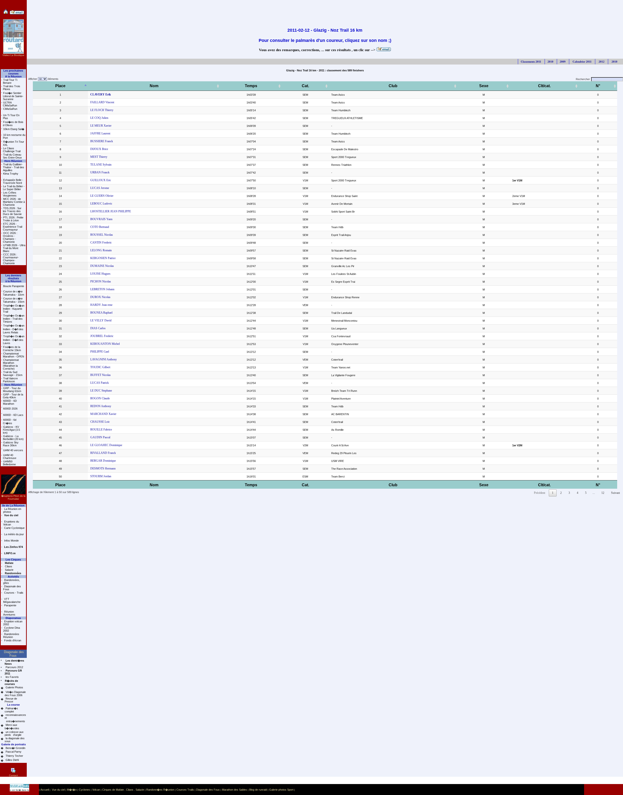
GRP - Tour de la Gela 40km (13, 396)
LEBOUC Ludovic (101, 203)
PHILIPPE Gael (99, 351)
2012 (601, 61)
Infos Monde (11, 540)
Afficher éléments (42, 78)
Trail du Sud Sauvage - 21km (12, 373)
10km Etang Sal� (13, 129)
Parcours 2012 (14, 667)
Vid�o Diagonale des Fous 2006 (15, 694)
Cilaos (8, 566)
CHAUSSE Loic (100, 421)
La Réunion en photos (12, 510)
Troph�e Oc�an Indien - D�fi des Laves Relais (13, 329)
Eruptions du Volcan (11, 523)
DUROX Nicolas (100, 297)
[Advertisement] (324, 11)
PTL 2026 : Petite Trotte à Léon (13, 219)
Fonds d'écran (12, 640)
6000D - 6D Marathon (10, 402)
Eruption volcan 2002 (12, 623)
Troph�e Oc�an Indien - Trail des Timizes (13, 318)
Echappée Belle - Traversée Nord (13, 181)
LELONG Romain (101, 250)
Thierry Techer (14, 755)
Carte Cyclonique (14, 527)
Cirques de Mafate (113, 789)
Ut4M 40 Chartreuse (9, 456)
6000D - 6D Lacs (13, 414)
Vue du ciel (58, 789)
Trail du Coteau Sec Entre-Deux (12, 156)
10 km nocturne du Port (14, 136)
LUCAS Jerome (99, 188)
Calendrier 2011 (582, 61)
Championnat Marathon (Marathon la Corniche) (11, 364)
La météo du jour (13, 534)
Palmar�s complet (11, 710)
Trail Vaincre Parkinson (10, 380)
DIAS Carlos (98, 328)
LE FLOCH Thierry (101, 110)
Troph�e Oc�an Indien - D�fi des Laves (13, 340)
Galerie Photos (14, 687)
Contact (13, 775)
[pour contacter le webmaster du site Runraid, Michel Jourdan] (17, 13)
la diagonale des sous (15, 740)
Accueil (44, 789)
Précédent (539, 493)
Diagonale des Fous (12, 588)
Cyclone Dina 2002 (11, 629)
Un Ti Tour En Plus (11, 117)
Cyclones (84, 789)
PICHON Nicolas (100, 281)
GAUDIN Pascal (100, 437)
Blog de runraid (258, 789)
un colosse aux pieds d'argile (14, 733)
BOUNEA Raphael (101, 312)
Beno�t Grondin (15, 748)
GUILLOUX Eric (100, 180)
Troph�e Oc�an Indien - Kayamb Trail (13, 308)
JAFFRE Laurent (100, 133)
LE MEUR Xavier (100, 125)
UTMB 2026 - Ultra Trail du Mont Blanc (14, 248)
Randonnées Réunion (11, 635)
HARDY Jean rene (101, 305)
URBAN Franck (100, 172)
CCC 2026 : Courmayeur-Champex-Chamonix (11, 259)
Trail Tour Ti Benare (10, 81)
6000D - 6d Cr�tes (9, 421)
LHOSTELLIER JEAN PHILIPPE (110, 211)
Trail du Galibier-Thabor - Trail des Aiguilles (13, 167)
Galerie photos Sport (281, 789)
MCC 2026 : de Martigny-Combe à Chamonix (14, 201)
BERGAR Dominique (103, 460)
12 (602, 493)
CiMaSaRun (10, 108)
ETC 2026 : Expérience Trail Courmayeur (12, 226)
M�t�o (72, 789)
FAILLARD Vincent (102, 102)
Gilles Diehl (12, 759)
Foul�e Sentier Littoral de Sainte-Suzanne (13, 96)
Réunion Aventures (9, 613)
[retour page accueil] (6, 13)
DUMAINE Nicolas (102, 266)
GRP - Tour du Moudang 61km (12, 390)
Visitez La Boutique (13, 55)
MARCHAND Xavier (103, 414)
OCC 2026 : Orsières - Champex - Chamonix (10, 237)
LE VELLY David (100, 320)
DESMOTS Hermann (103, 468)
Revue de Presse (11, 700)
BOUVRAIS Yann (101, 219)
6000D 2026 (10, 408)
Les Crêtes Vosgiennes (10, 194)
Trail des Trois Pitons (11, 88)
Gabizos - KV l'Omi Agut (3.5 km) (11, 429)
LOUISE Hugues (100, 273)
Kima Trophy (10, 173)
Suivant (615, 493)
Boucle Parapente (13, 286)
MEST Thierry (98, 157)
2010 (550, 61)
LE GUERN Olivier (101, 195)
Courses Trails (185, 789)
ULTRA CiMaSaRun (10, 104)
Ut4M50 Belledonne (9, 463)
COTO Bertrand (99, 227)
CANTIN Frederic (101, 242)
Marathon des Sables (234, 789)
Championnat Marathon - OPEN (13, 355)
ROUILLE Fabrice (101, 429)
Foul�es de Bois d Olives (13, 124)
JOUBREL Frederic (101, 336)
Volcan (96, 789)
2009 (563, 61)
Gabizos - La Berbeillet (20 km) (13, 437)
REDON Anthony (100, 406)
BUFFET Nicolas (100, 375)
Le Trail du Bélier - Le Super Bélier (14, 188)
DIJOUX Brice (99, 149)
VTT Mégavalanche (11, 600)
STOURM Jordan (100, 476)
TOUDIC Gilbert (100, 367)
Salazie (8, 569)
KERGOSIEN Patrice (103, 258)
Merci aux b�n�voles (12, 726)
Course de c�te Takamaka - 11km (13, 293)
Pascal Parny (13, 751)
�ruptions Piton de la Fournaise (13, 497)
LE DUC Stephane (101, 390)
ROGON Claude (100, 398)
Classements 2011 (531, 61)
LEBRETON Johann (102, 289)
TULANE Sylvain (100, 164)
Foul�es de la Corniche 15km (12, 349)
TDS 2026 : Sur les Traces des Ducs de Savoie (12, 211)
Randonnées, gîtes (11, 581)
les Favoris (12, 676)
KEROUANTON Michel (105, 344)
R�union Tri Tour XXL (13, 143)
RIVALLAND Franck (103, 453)
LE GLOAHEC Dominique (106, 445)
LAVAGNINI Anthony (103, 359)
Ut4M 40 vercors (13, 450)
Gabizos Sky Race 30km (10, 444)
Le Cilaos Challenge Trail (11, 150)
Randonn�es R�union (160, 789)
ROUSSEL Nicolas (101, 234)
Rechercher (583, 79)
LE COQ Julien (99, 118)
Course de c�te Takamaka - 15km (13, 300)
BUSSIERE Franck (101, 141)
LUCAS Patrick (99, 382)
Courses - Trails (13, 592)
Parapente (9, 605)
